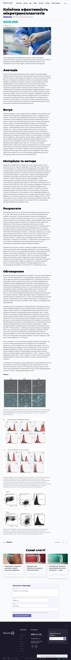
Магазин (47, 3)
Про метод (19, 3)
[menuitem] (23, 635)
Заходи (35, 3)
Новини (11, 555)
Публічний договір (42, 658)
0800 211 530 (36, 634)
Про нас (25, 3)
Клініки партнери (56, 3)
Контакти (41, 3)
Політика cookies (61, 656)
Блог (30, 3)
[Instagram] (36, 646)
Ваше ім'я (14, 598)
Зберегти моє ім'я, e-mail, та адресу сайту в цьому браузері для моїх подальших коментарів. (30, 612)
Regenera (8, 22)
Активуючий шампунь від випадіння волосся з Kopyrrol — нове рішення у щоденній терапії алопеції (58, 566)
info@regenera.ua (35, 638)
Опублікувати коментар (22, 615)
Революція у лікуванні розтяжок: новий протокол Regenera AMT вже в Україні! (13, 565)
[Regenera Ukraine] (7, 3)
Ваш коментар (15, 588)
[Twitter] (66, 542)
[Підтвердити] (64, 638)
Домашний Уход (53, 555)
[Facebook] (63, 542)
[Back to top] (66, 624)
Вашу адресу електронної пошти (56, 641)
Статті (15, 22)
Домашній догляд (31, 555)
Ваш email (15, 603)
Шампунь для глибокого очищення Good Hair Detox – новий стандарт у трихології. (35, 565)
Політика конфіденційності (30, 658)
